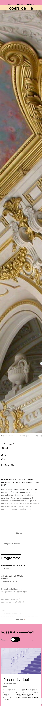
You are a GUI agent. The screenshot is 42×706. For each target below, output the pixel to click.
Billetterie (30, 4)
